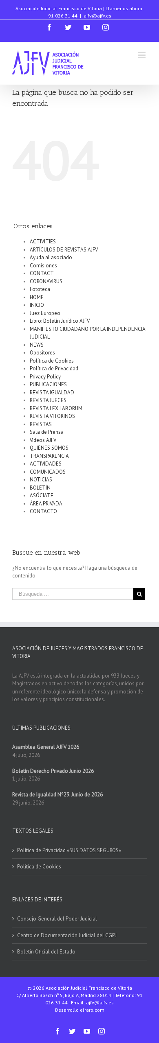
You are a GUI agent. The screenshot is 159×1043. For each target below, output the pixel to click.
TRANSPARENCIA (49, 456)
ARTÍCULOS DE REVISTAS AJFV (64, 249)
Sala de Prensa (47, 432)
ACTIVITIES (43, 241)
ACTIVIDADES (46, 463)
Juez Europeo (45, 313)
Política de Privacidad (54, 368)
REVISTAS (41, 424)
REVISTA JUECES (48, 400)
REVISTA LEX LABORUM (56, 408)
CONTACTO (43, 511)
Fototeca (40, 289)
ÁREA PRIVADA (46, 503)
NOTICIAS (41, 479)
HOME (37, 297)
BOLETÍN (40, 487)
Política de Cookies (52, 360)
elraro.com (92, 1010)
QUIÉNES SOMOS (49, 447)
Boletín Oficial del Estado (46, 951)
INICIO (37, 305)
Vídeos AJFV (43, 440)
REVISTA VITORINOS (52, 416)
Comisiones (43, 265)
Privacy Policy (45, 376)
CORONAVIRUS (46, 281)
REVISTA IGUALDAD (52, 392)
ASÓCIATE (41, 495)
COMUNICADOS (48, 471)
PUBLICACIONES (48, 384)
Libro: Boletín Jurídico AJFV (60, 320)
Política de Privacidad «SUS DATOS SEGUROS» (69, 850)
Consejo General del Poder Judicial (57, 918)
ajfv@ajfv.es (97, 16)
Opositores (42, 352)
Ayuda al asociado (51, 257)
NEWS (37, 344)
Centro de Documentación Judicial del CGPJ (67, 935)
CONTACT (42, 273)
